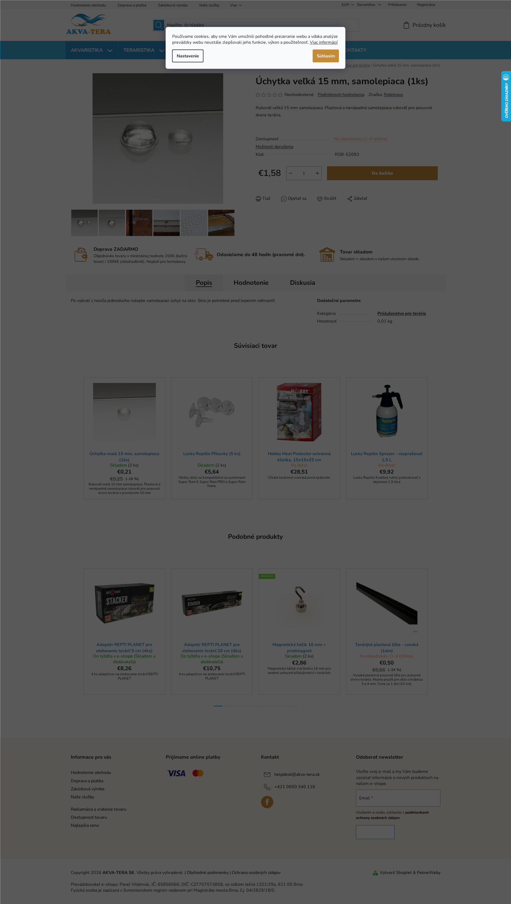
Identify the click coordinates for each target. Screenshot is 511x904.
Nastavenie (188, 56)
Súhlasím (326, 56)
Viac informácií (324, 42)
